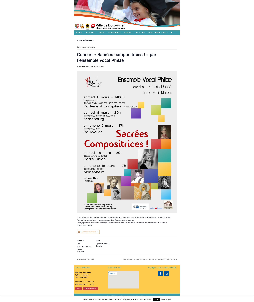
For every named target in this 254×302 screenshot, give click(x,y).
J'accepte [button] (156, 299)
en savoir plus (166, 299)
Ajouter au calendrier (89, 232)
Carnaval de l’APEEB (86, 259)
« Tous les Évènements (85, 40)
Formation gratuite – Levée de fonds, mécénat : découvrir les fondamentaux (148, 259)
